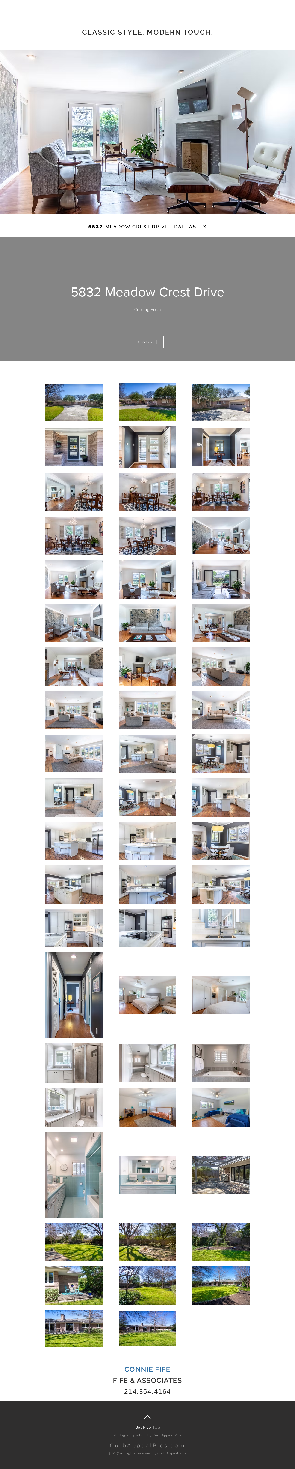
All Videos (144, 342)
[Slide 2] (147, 205)
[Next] (269, 132)
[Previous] (25, 132)
